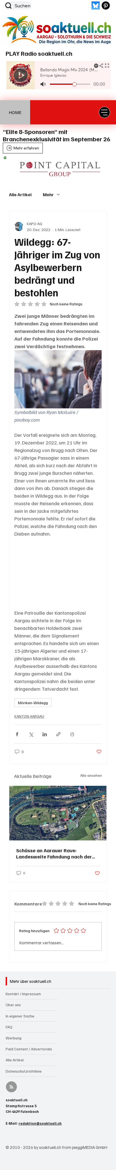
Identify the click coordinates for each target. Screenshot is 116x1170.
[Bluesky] (96, 5)
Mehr (48, 194)
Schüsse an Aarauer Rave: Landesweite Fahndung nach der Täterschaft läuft (54, 853)
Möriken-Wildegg (33, 702)
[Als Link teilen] (58, 734)
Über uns (13, 1004)
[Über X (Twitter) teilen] (31, 734)
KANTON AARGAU (29, 716)
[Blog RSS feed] (11, 1087)
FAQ (9, 1026)
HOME (15, 112)
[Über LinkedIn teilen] (44, 734)
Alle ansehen (91, 775)
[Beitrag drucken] (72, 734)
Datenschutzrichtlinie (24, 1071)
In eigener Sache (20, 1016)
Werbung (13, 1037)
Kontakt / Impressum (23, 993)
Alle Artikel (20, 194)
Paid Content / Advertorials (29, 1048)
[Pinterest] (106, 5)
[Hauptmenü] (104, 112)
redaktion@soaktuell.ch (40, 1123)
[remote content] (57, 573)
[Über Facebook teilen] (17, 734)
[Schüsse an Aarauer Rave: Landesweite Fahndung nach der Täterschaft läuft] (57, 813)
